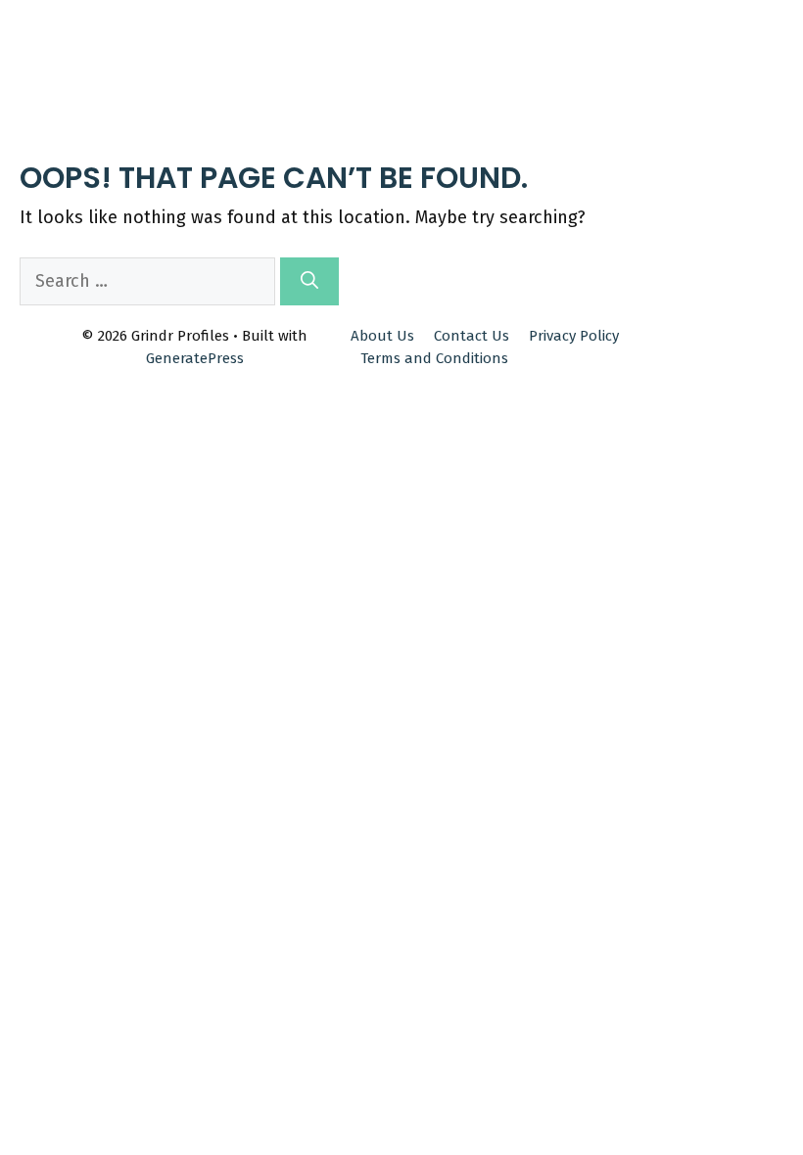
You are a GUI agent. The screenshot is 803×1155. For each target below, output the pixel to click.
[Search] (309, 281)
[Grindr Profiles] (80, 31)
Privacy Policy (574, 336)
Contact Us (471, 336)
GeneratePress (195, 358)
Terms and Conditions (434, 358)
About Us (382, 336)
